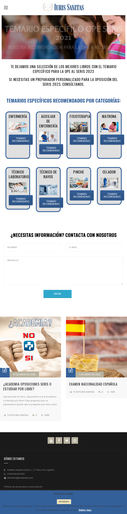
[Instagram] (74, 440)
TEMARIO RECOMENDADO (20, 139)
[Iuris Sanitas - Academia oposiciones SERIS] (63, 7)
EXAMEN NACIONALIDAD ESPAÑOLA (93, 384)
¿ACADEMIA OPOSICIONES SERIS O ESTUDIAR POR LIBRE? (27, 386)
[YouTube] (51, 440)
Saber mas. (85, 510)
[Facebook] (59, 440)
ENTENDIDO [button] (64, 502)
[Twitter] (67, 440)
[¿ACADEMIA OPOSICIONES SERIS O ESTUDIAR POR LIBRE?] (30, 347)
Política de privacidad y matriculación (23, 486)
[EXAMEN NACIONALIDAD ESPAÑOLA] (96, 347)
